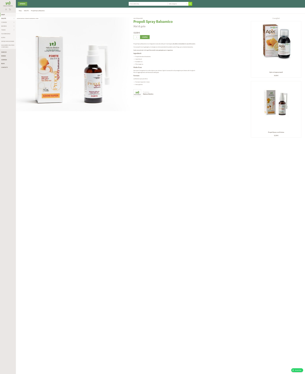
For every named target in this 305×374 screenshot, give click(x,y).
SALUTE (3, 18)
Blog (3, 63)
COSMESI (4, 22)
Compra (145, 37)
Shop (3, 14)
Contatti (4, 67)
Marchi (4, 52)
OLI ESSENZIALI (5, 33)
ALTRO (3, 37)
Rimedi (3, 56)
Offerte (22, 4)
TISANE (3, 30)
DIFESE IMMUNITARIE (7, 41)
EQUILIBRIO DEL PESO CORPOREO (7, 46)
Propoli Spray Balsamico (38, 10)
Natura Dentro (8, 3)
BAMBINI (4, 26)
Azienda (4, 59)
